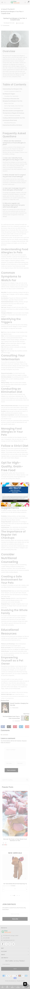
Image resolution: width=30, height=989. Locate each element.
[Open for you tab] (25, 984)
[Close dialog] (28, 483)
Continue (15, 500)
